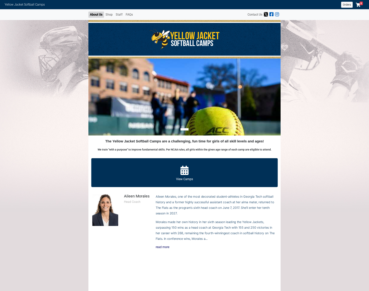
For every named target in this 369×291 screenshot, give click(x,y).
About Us (96, 14)
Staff (119, 14)
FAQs (129, 14)
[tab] (184, 129)
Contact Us (255, 14)
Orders (347, 4)
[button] (359, 4)
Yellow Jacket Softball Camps (25, 4)
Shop (109, 14)
